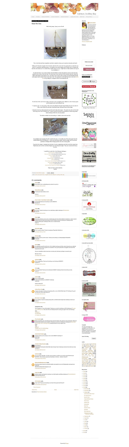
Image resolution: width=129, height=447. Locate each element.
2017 (84, 383)
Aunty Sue (37, 372)
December (86, 388)
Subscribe (89, 69)
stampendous (93, 364)
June (85, 421)
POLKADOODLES (71, 374)
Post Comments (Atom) (42, 391)
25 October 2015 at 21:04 (40, 255)
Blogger (67, 443)
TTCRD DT (37, 312)
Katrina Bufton (92, 22)
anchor (36, 174)
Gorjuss (83, 351)
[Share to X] (50, 173)
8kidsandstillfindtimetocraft (41, 362)
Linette (36, 276)
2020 (84, 378)
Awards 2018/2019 (55, 16)
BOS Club (82, 16)
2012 (84, 432)
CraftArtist (87, 347)
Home (33, 16)
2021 (84, 376)
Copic (94, 346)
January (86, 428)
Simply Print (88, 359)
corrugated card (47, 174)
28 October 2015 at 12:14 (40, 349)
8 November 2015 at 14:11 (40, 377)
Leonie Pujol (91, 351)
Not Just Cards (51, 163)
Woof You (86, 406)
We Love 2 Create (48, 154)
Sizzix (92, 361)
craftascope (84, 363)
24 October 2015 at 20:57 (40, 195)
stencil (84, 366)
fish (51, 174)
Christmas (88, 346)
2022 (84, 375)
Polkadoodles (66, 210)
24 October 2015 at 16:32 (40, 186)
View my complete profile (87, 41)
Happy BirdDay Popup (88, 399)
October (86, 392)
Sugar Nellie (92, 362)
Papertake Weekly (51, 152)
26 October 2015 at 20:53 (40, 285)
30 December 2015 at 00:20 (40, 384)
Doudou (36, 235)
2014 (84, 430)
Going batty (86, 404)
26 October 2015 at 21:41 (40, 293)
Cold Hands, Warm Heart (89, 393)
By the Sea (42, 174)
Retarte (52, 156)
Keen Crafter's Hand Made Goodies (42, 200)
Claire (36, 217)
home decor (86, 364)
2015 (84, 387)
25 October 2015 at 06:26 (40, 204)
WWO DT (37, 327)
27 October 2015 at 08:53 (40, 339)
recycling (58, 174)
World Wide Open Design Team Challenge (52, 165)
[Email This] (47, 173)
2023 (84, 373)
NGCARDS (37, 228)
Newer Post (34, 389)
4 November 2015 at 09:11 (40, 358)
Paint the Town (87, 407)
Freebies (38, 16)
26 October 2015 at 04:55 (40, 272)
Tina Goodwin (38, 319)
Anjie (36, 208)
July (85, 419)
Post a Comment (37, 387)
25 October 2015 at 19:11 (40, 240)
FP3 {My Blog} (38, 313)
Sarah (36, 182)
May (85, 423)
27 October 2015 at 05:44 (40, 330)
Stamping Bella (85, 362)
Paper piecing (91, 354)
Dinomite (86, 409)
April (85, 425)
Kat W (36, 244)
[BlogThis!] (49, 173)
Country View (51, 155)
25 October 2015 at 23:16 (40, 264)
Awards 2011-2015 (74, 16)
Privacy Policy (89, 16)
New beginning (87, 411)
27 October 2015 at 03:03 (40, 315)
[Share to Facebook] (52, 173)
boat (39, 174)
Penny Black (91, 355)
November (86, 390)
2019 (84, 380)
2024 (84, 371)
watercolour (90, 366)
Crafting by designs (50, 158)
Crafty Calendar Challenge (89, 349)
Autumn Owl (86, 402)
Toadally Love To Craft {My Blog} (41, 328)
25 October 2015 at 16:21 (40, 224)
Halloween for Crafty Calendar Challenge (89, 414)
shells (61, 174)
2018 (84, 382)
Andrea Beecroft (38, 289)
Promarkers (84, 358)
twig (63, 174)
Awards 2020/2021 (45, 16)
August (85, 418)
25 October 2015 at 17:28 (40, 231)
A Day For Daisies (85, 343)
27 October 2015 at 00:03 (40, 302)
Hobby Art (54, 174)
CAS (83, 346)
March (85, 426)
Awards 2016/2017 (65, 16)
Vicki (36, 268)
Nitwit (83, 354)
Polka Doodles (50, 162)
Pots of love (86, 400)
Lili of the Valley (87, 353)
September (86, 416)
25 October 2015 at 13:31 (40, 213)
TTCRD (52, 159)
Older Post (76, 389)
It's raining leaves (87, 395)
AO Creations (38, 381)
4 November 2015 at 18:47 (40, 368)
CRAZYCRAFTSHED (39, 334)
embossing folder (92, 363)
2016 (84, 385)
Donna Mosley (38, 190)
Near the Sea (87, 397)
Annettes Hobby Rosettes (40, 344)
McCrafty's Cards (39, 298)
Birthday (87, 345)
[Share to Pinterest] (53, 173)
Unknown (37, 259)
